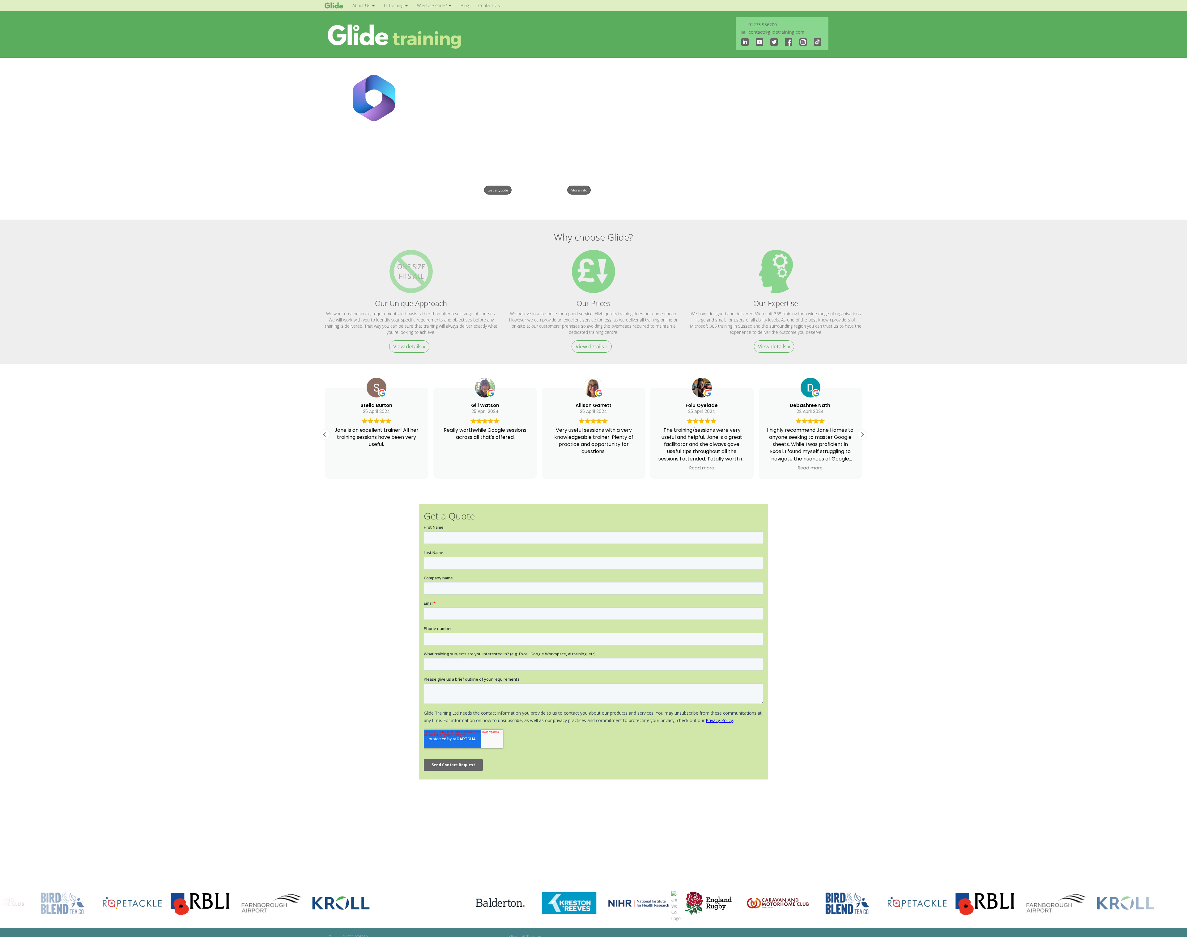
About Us (362, 5)
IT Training (394, 5)
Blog (465, 5)
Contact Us (489, 5)
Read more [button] (702, 468)
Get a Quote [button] (497, 190)
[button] (862, 434)
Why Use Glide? (432, 5)
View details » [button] (409, 346)
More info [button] (579, 190)
